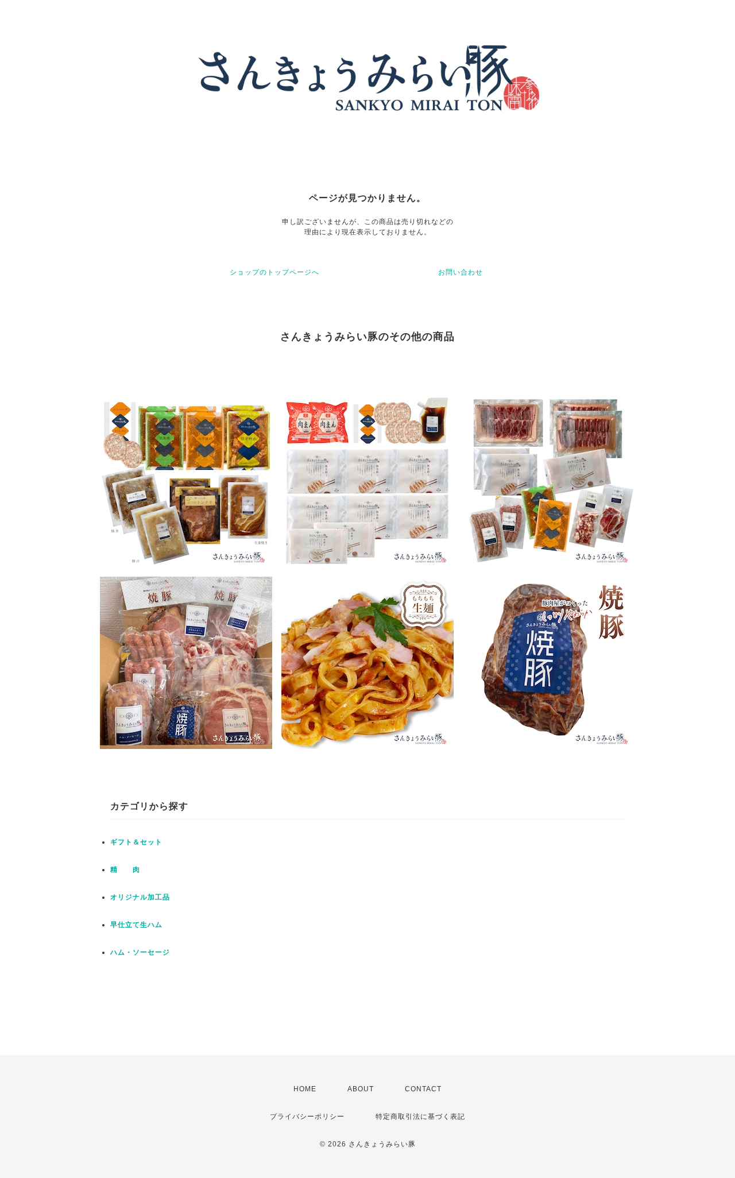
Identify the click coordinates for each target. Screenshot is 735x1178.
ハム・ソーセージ (140, 952)
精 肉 (125, 870)
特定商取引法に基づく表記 (420, 1117)
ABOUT (360, 1089)
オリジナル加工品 (140, 897)
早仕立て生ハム (136, 925)
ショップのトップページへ (274, 272)
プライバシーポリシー (307, 1117)
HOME (304, 1089)
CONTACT (423, 1089)
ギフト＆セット (136, 842)
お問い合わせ (460, 272)
